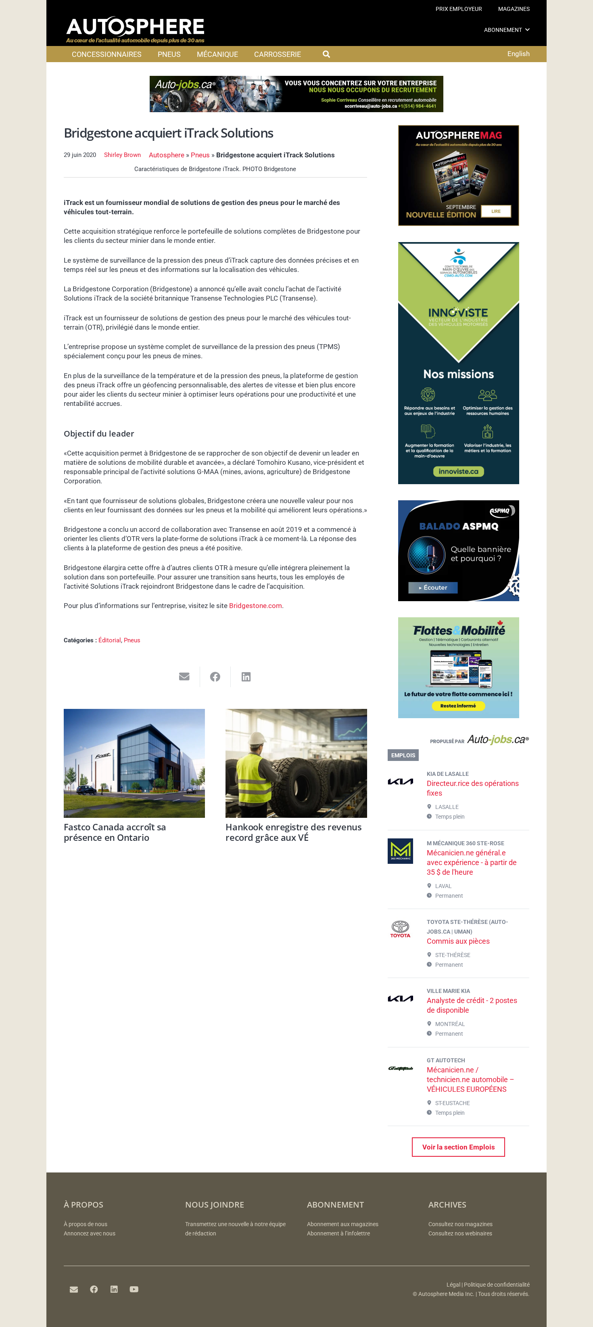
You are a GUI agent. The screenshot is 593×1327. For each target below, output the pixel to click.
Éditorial (109, 640)
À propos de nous (85, 1224)
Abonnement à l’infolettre (338, 1233)
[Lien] (458, 742)
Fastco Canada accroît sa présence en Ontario (115, 832)
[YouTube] (134, 1289)
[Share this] (215, 677)
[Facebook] (94, 1289)
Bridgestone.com (255, 606)
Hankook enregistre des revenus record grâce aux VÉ (293, 832)
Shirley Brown (122, 155)
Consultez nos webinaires (460, 1233)
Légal (453, 1284)
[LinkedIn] (114, 1289)
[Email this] (184, 677)
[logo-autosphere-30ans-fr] (135, 30)
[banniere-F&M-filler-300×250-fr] (458, 716)
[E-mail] (74, 1289)
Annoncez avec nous (89, 1233)
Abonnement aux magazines (342, 1224)
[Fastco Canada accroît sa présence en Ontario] (134, 763)
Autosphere (166, 155)
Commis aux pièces (458, 941)
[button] (527, 29)
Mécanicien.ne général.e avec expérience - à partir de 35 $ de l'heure (472, 862)
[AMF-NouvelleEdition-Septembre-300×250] (458, 223)
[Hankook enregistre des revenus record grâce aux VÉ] (296, 763)
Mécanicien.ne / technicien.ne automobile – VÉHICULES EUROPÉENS (470, 1079)
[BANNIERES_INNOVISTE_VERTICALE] (458, 482)
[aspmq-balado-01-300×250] (458, 599)
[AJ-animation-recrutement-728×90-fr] (296, 110)
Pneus (200, 155)
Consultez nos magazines (460, 1224)
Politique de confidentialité (497, 1284)
